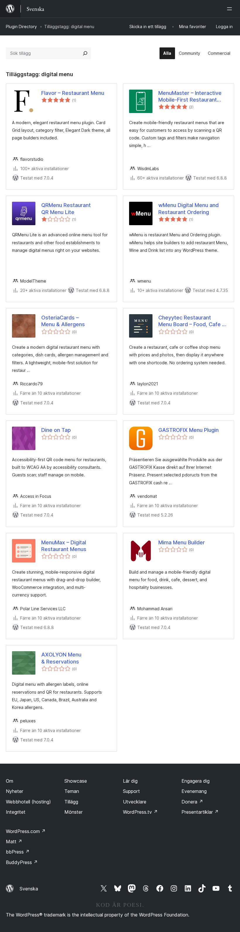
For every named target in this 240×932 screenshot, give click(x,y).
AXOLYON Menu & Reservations (61, 657)
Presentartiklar (200, 812)
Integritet (15, 812)
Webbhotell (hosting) (28, 802)
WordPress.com (26, 831)
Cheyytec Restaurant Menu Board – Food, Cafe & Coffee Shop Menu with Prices (192, 321)
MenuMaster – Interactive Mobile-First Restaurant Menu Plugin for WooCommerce (190, 96)
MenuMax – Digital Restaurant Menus (63, 545)
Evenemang (194, 791)
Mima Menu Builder (181, 542)
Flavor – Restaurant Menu (72, 93)
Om (9, 781)
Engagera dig (195, 781)
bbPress (18, 852)
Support (131, 791)
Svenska (29, 889)
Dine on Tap (56, 430)
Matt (14, 841)
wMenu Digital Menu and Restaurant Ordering (188, 208)
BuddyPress (22, 862)
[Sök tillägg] (85, 53)
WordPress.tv (140, 812)
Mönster (73, 812)
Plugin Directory (21, 26)
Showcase (75, 781)
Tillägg (71, 802)
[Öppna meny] (230, 9)
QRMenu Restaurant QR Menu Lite (66, 208)
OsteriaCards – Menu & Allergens (63, 320)
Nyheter (14, 791)
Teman (71, 791)
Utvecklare (134, 802)
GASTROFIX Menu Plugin (188, 430)
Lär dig (130, 781)
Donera (192, 802)
